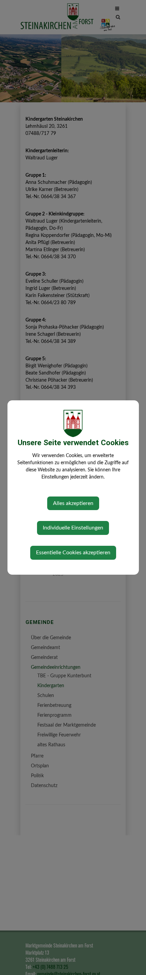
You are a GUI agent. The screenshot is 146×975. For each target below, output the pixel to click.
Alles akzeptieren (73, 503)
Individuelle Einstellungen (73, 527)
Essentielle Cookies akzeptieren (73, 552)
